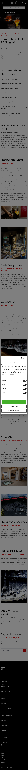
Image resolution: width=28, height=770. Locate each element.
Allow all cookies (14, 402)
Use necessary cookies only (14, 410)
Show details (21, 398)
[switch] (25, 385)
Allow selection (14, 406)
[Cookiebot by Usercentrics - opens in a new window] (21, 358)
